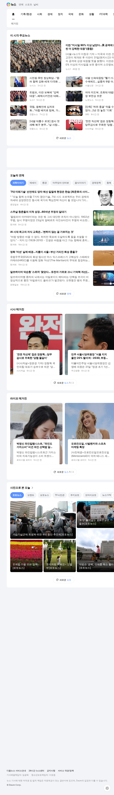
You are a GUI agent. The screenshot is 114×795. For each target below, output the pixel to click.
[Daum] (9, 4)
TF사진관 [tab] (59, 495)
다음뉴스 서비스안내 (16, 770)
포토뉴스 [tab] (17, 495)
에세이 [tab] (33, 182)
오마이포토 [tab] (90, 495)
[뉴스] (13, 4)
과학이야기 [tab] (18, 182)
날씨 (36, 4)
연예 (21, 4)
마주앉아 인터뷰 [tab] (61, 182)
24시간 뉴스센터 (36, 770)
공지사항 (51, 770)
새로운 (65, 138)
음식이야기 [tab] (80, 182)
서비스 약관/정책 (66, 770)
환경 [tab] (44, 182)
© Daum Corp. (14, 785)
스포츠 (28, 4)
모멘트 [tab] (30, 495)
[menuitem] (13, 14)
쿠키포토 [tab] (74, 495)
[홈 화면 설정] (107, 788)
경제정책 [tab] (96, 182)
